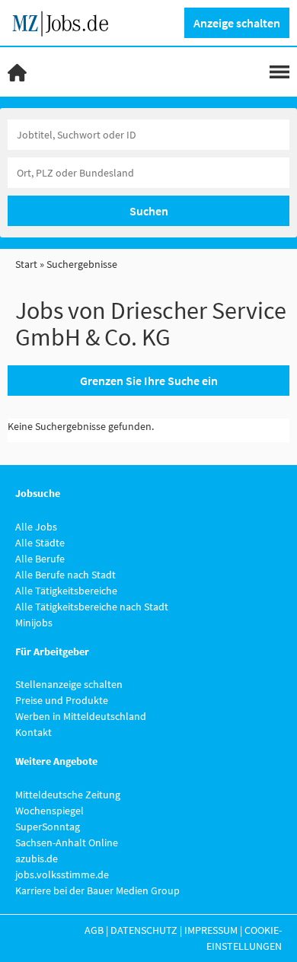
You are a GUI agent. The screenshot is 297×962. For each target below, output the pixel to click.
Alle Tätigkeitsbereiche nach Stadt (91, 606)
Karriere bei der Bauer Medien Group (97, 890)
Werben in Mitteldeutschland (80, 716)
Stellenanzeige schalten (69, 684)
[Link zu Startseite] (66, 21)
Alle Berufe (40, 558)
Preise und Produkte (61, 700)
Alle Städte (40, 542)
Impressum (211, 930)
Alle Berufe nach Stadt (65, 574)
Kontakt (33, 732)
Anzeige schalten (236, 22)
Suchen (148, 210)
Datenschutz (143, 930)
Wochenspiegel (49, 810)
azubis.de (36, 858)
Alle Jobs (36, 527)
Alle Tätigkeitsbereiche (66, 590)
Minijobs (34, 622)
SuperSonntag (47, 826)
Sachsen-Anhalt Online (66, 842)
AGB (94, 930)
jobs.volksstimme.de (62, 874)
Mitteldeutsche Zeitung (67, 794)
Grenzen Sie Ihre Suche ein (149, 380)
